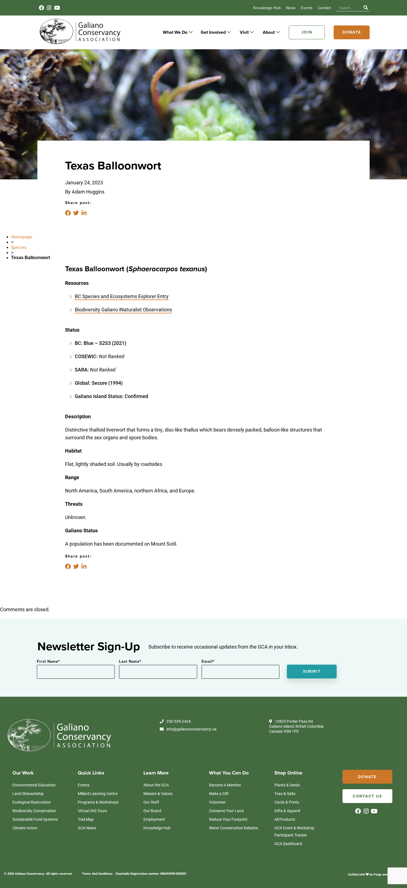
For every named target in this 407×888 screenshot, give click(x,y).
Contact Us (367, 796)
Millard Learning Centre (98, 793)
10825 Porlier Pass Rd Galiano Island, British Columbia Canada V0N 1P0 (296, 726)
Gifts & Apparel (287, 810)
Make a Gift (219, 793)
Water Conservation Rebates (233, 827)
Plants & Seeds (287, 785)
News (291, 8)
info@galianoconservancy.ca (191, 729)
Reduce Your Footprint (228, 819)
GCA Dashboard (288, 843)
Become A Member (225, 785)
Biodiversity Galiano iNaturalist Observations (123, 309)
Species (18, 247)
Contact (324, 8)
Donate (351, 32)
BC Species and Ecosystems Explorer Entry (122, 296)
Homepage (21, 237)
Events (307, 8)
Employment (154, 819)
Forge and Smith (385, 874)
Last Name (130, 661)
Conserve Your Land (226, 810)
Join (307, 32)
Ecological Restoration (31, 802)
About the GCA (156, 785)
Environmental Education (34, 785)
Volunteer (217, 802)
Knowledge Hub (267, 8)
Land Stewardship (28, 793)
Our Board (152, 810)
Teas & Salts (284, 793)
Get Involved (213, 32)
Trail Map (86, 819)
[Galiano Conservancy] (78, 44)
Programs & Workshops (98, 802)
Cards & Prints (286, 802)
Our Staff (151, 802)
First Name (48, 661)
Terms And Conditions (97, 873)
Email (208, 661)
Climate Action (24, 827)
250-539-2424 (178, 721)
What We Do (175, 32)
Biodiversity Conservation (34, 810)
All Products (284, 819)
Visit (244, 32)
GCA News (87, 827)
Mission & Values (157, 793)
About (269, 32)
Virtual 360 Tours (92, 810)
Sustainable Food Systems (35, 819)
